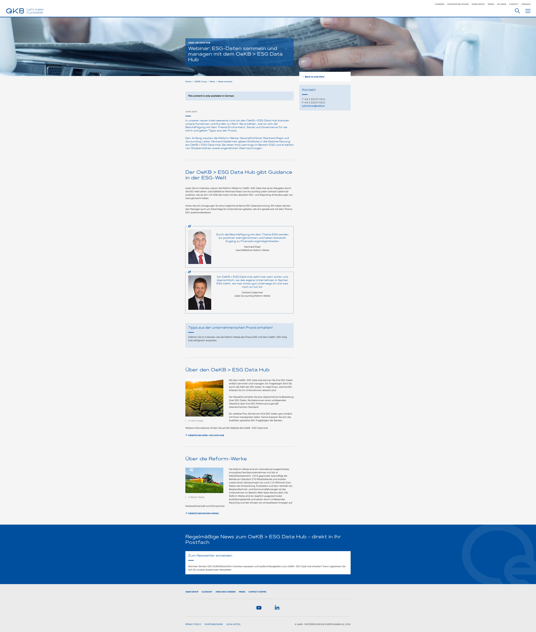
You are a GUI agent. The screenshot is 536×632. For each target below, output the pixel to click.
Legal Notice (233, 624)
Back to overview (314, 76)
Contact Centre (257, 592)
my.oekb (501, 4)
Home (188, 81)
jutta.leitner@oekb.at (313, 106)
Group (191, 592)
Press (491, 4)
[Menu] (527, 10)
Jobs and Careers (226, 592)
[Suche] (517, 10)
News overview (225, 81)
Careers (439, 4)
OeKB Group (478, 4)
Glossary (207, 592)
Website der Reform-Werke (203, 513)
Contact (514, 4)
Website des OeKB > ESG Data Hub (206, 435)
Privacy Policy (193, 624)
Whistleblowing (214, 624)
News (212, 81)
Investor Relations (458, 4)
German (525, 4)
